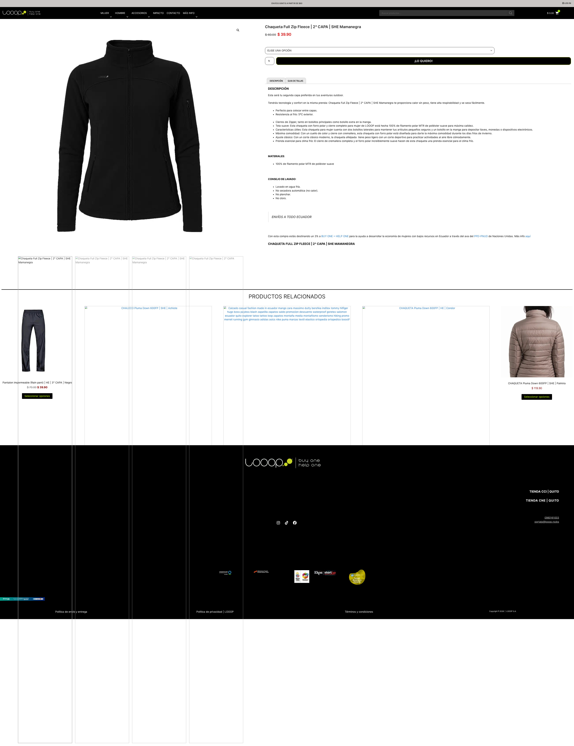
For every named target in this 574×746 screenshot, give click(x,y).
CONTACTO (173, 13)
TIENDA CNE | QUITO (542, 500)
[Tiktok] (286, 523)
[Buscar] (510, 13)
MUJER (105, 13)
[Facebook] (295, 523)
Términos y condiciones (359, 611)
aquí (528, 236)
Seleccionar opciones (536, 396)
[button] (238, 30)
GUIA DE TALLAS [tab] (295, 81)
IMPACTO (158, 13)
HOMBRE (120, 13)
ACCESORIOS (139, 13)
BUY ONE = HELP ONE (335, 236)
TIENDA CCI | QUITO (544, 491)
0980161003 (552, 517)
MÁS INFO (188, 13)
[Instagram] (278, 523)
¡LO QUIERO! (424, 61)
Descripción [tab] (276, 81)
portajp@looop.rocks (547, 521)
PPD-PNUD (481, 236)
